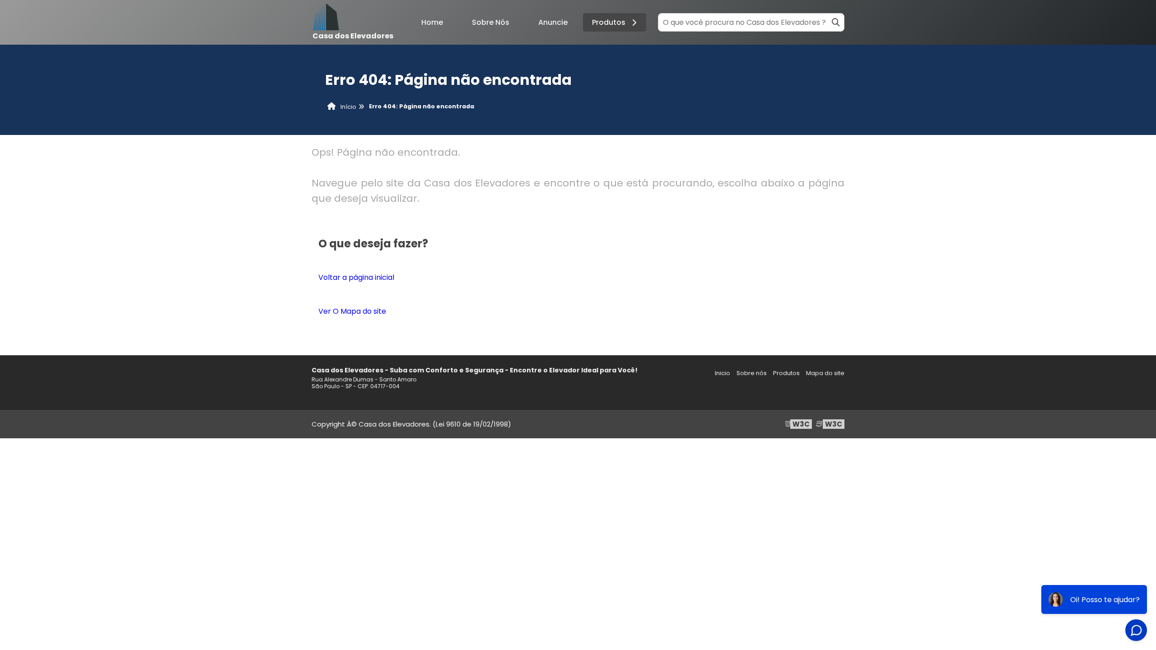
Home (432, 22)
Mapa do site (825, 373)
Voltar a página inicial (356, 277)
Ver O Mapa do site (352, 311)
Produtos (608, 22)
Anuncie (553, 22)
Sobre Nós (490, 22)
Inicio (722, 373)
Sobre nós (751, 373)
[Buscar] (836, 22)
